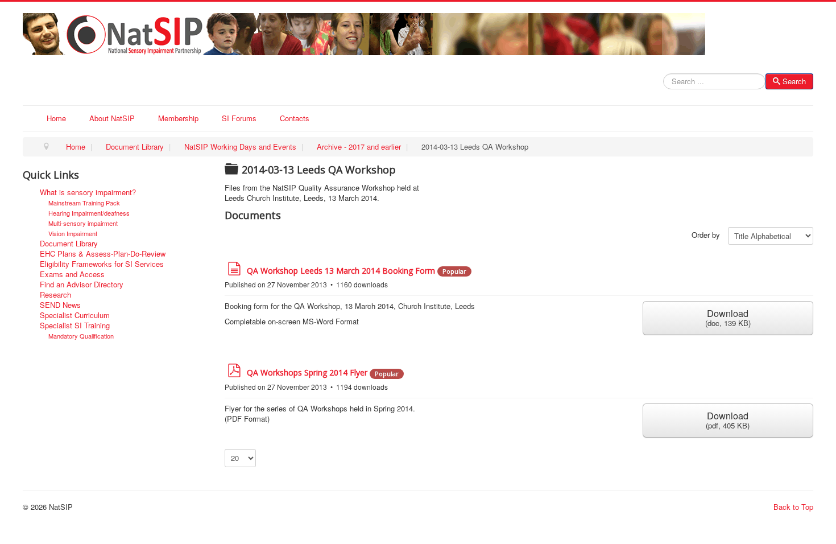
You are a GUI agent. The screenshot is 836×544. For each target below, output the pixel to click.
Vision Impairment (72, 233)
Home (56, 118)
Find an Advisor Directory (81, 284)
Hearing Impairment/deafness (89, 212)
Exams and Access (72, 274)
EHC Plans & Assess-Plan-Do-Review (102, 254)
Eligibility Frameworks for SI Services (102, 264)
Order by (706, 235)
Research (55, 295)
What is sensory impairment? (88, 192)
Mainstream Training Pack (84, 202)
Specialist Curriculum (75, 315)
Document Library (69, 243)
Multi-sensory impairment (83, 223)
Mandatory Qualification (81, 335)
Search (794, 81)
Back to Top (793, 506)
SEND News (60, 305)
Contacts (294, 118)
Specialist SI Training (75, 325)
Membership (178, 118)
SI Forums (239, 118)
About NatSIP (112, 118)
